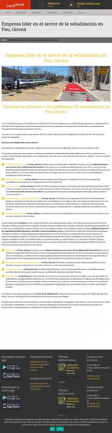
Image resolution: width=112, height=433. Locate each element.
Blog (80, 12)
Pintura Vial (11, 250)
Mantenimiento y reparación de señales (23, 198)
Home (4, 40)
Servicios (36, 12)
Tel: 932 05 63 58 (93, 378)
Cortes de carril (13, 186)
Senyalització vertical (39, 383)
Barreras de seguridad (16, 213)
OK (52, 429)
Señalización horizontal (39, 364)
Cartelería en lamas (14, 269)
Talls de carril (35, 389)
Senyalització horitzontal (40, 386)
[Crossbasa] (15, 6)
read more (61, 382)
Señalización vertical (15, 179)
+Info (60, 429)
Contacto (67, 12)
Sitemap (33, 370)
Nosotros (21, 12)
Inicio (8, 12)
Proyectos (52, 12)
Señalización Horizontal (16, 164)
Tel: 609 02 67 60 (93, 376)
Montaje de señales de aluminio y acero (23, 262)
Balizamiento (12, 276)
